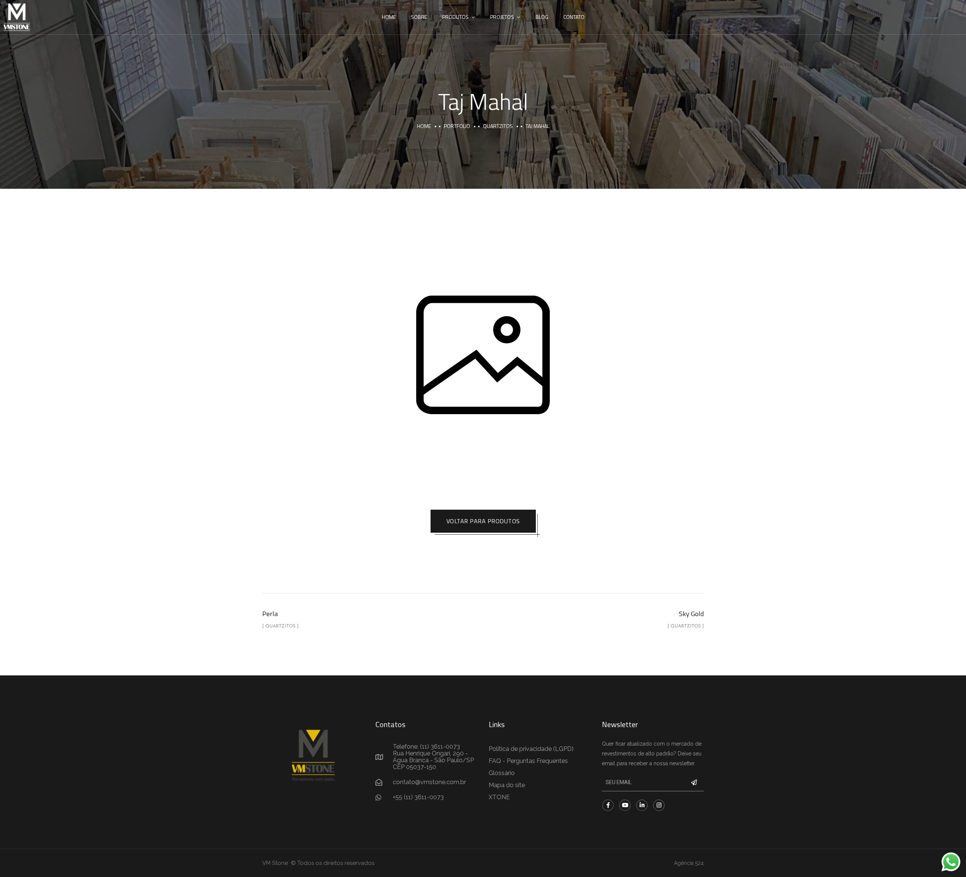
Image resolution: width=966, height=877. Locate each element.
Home (389, 17)
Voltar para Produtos (483, 521)
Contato (574, 17)
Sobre (419, 17)
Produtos (455, 17)
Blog (541, 17)
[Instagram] (659, 805)
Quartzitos (498, 126)
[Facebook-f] (608, 805)
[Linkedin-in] (642, 805)
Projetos (502, 17)
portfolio (457, 126)
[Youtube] (625, 805)
